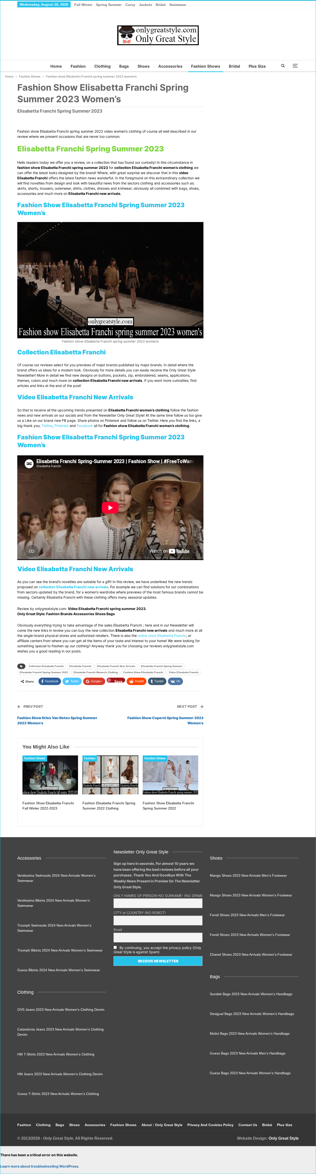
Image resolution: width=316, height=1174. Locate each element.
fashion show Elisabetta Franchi (143, 672)
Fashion (78, 66)
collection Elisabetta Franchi (46, 666)
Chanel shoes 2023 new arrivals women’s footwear (251, 954)
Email (118, 930)
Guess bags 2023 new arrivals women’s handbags (250, 1073)
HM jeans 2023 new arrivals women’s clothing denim (60, 1074)
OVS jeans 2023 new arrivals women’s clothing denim (60, 1010)
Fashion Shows (205, 66)
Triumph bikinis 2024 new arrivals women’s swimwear (60, 950)
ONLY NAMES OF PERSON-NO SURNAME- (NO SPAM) (158, 895)
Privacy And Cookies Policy (210, 1125)
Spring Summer (109, 5)
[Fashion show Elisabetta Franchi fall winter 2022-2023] (50, 774)
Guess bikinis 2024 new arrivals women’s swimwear (58, 970)
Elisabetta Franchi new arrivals (116, 666)
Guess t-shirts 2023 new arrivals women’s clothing (58, 1094)
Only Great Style (284, 1138)
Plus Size (257, 66)
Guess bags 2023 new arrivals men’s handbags (247, 1053)
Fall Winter (83, 5)
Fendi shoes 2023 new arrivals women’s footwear (250, 935)
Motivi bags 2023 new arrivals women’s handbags (250, 1033)
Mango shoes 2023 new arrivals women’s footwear (251, 895)
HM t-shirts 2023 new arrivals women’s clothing (55, 1054)
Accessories (170, 66)
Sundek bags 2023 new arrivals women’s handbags (251, 994)
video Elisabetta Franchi (183, 672)
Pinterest (61, 426)
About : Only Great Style (161, 1125)
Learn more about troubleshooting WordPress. (39, 1166)
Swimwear (177, 5)
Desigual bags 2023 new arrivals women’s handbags (252, 1014)
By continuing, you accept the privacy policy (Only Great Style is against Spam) (157, 950)
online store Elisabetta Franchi (162, 635)
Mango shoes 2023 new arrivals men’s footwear (248, 875)
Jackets (145, 5)
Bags (124, 66)
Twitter (46, 426)
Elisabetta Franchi (80, 666)
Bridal (161, 5)
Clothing (102, 66)
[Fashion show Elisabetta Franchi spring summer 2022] (170, 774)
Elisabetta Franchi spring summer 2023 (44, 672)
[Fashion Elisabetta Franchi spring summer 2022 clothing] (110, 774)
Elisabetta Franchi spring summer (161, 666)
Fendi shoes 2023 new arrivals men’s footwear (247, 915)
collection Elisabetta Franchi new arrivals (73, 587)
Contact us (247, 1125)
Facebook (85, 426)
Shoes (144, 66)
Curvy (130, 5)
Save (118, 681)
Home (56, 66)
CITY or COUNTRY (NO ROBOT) (140, 913)
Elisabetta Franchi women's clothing (96, 672)
